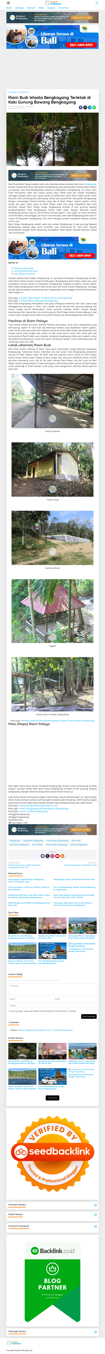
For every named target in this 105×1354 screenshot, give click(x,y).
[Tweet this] (85, 107)
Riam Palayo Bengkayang (56, 844)
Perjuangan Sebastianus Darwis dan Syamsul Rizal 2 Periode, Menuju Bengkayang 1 (73, 904)
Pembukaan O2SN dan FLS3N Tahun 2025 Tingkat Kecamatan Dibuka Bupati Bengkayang (29, 896)
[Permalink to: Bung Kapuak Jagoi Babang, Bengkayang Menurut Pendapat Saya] (22, 925)
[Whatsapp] (94, 107)
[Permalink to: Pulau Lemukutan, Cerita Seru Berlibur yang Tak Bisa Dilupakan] (22, 950)
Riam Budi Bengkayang (19, 844)
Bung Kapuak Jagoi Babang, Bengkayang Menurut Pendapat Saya (26, 880)
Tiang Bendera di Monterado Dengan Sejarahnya (81, 950)
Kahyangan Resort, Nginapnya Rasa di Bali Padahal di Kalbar (82, 937)
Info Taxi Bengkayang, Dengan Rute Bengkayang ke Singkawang (74, 888)
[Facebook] (43, 856)
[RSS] (62, 856)
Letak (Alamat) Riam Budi (25, 271)
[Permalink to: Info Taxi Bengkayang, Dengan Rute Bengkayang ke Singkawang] (52, 950)
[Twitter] (47, 856)
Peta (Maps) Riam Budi (24, 273)
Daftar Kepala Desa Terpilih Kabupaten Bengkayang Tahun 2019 (24, 865)
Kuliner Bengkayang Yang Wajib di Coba (38, 805)
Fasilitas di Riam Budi (23, 268)
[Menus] (8, 3)
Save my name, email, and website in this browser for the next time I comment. (43, 1011)
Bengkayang (12, 108)
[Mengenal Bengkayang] (53, 3)
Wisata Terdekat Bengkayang (33, 811)
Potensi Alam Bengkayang (57, 840)
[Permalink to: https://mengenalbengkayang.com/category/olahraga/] (95, 1331)
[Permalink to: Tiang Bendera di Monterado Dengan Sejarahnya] (83, 944)
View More (52, 1098)
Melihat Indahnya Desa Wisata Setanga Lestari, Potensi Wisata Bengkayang (58, 720)
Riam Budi (76, 840)
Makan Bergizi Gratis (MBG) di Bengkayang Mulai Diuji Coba (29, 904)
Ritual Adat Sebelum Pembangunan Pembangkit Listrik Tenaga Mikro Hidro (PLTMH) (74, 896)
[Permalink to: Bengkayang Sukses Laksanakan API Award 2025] (52, 925)
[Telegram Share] (90, 107)
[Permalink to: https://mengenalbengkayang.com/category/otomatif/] (95, 1205)
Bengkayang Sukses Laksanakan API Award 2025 (74, 879)
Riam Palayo (37, 844)
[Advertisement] (52, 70)
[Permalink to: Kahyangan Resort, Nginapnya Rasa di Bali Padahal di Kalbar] (83, 925)
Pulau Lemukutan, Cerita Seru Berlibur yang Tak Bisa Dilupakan (28, 888)
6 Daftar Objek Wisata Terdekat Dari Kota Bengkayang (45, 297)
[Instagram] (52, 856)
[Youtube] (57, 856)
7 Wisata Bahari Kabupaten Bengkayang (38, 300)
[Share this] (81, 107)
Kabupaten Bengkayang (33, 840)
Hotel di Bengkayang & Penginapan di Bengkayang (43, 808)
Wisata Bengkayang (79, 844)
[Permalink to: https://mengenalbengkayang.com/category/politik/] (95, 1214)
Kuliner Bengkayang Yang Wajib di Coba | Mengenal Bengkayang (45, 1030)
